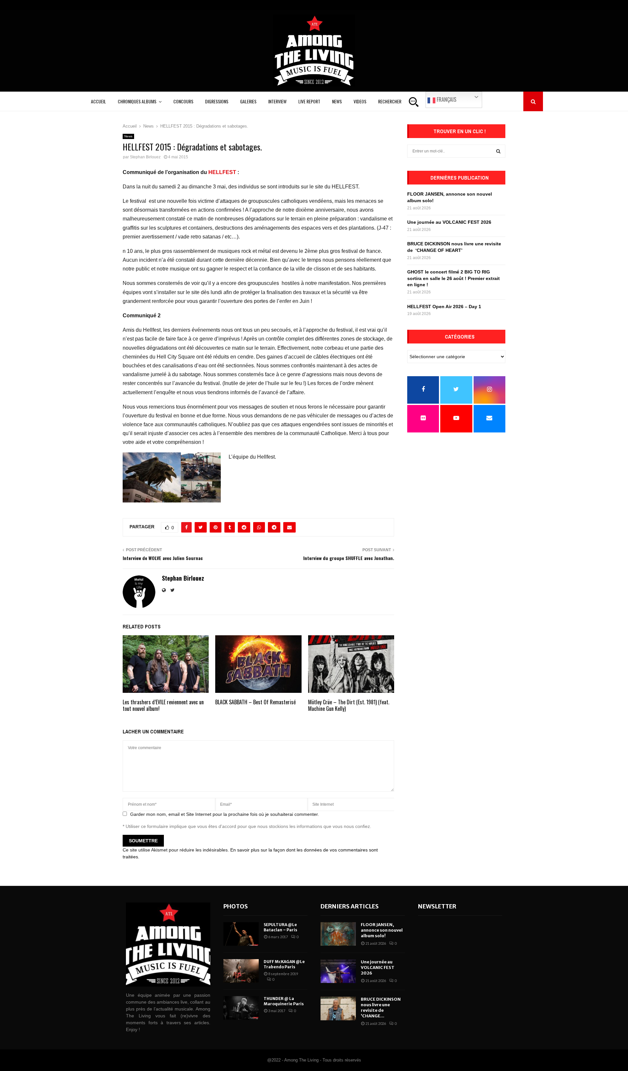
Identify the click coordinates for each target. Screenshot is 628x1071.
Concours (183, 101)
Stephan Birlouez (145, 157)
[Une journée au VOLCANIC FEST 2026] (338, 971)
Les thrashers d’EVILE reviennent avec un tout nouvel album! (163, 705)
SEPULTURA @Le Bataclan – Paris (280, 927)
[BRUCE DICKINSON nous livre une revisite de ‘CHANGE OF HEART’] (338, 1008)
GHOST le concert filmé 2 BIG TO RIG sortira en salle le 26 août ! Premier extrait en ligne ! (453, 278)
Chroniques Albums (137, 101)
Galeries (248, 101)
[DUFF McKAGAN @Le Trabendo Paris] (241, 971)
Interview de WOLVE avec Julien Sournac (163, 557)
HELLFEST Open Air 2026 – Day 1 (444, 306)
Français (445, 99)
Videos (360, 101)
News (337, 101)
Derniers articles (350, 906)
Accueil (98, 101)
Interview (277, 101)
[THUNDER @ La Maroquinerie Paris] (241, 1008)
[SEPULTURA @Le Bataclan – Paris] (241, 934)
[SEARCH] (498, 151)
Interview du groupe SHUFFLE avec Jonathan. (348, 557)
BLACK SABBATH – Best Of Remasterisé (255, 702)
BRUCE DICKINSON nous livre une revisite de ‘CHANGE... (381, 1007)
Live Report (309, 101)
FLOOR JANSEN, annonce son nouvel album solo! (382, 930)
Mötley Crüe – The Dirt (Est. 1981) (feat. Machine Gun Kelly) (348, 705)
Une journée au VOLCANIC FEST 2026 (449, 222)
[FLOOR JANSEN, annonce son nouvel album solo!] (338, 934)
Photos (235, 906)
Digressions (216, 101)
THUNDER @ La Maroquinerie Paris (284, 1001)
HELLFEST (222, 172)
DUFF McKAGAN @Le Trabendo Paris (284, 964)
